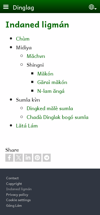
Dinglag (23, 6)
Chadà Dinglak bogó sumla (58, 116)
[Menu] (9, 7)
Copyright (14, 183)
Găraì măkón (52, 81)
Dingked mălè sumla (50, 108)
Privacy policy (17, 194)
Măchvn (36, 55)
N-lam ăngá (51, 90)
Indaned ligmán (19, 188)
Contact (12, 177)
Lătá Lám (27, 125)
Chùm (23, 38)
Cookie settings (18, 199)
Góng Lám (14, 205)
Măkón (45, 73)
